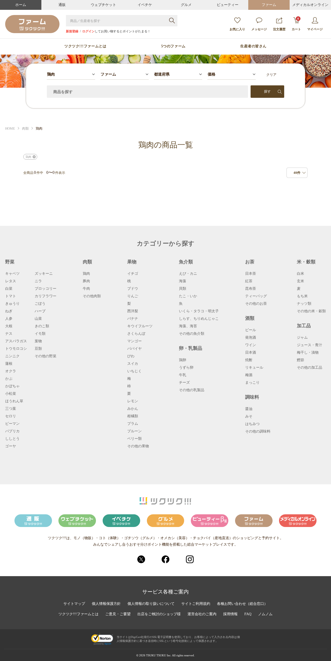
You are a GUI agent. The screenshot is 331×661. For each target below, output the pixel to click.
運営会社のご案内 (201, 614)
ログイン (88, 31)
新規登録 (72, 31)
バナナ (132, 319)
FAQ (247, 614)
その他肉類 (92, 296)
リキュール (254, 367)
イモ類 (40, 334)
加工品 (304, 325)
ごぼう (40, 304)
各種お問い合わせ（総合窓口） (242, 604)
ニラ (38, 281)
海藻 (182, 281)
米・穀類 (306, 261)
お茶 (249, 261)
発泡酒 (250, 337)
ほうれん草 (14, 401)
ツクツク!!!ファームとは (85, 46)
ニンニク (12, 356)
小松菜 (10, 394)
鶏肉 (86, 274)
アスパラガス (16, 341)
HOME (10, 128)
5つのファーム (173, 46)
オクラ (10, 371)
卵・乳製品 (190, 348)
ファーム (269, 5)
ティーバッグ (256, 296)
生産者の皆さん (253, 46)
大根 (8, 326)
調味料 (252, 397)
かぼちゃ (12, 386)
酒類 (249, 318)
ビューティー (227, 5)
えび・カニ (188, 274)
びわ (130, 356)
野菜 (9, 261)
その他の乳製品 (191, 390)
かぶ (8, 379)
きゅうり (12, 304)
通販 (62, 5)
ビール (250, 330)
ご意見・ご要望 (118, 614)
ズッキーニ (44, 274)
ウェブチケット (103, 5)
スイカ (132, 364)
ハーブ (40, 311)
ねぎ (8, 311)
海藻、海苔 (188, 326)
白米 (300, 274)
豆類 (38, 349)
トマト (10, 296)
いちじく (134, 371)
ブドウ (132, 289)
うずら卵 (186, 367)
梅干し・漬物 (308, 352)
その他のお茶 (256, 304)
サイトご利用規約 (195, 604)
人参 (8, 319)
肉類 (25, 128)
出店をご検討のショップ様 (159, 614)
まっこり (252, 382)
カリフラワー (45, 296)
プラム (132, 424)
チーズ (184, 382)
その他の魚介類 (191, 334)
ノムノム (265, 614)
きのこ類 (42, 326)
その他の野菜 (45, 356)
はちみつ (252, 424)
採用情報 (230, 614)
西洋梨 (132, 311)
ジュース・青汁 (309, 345)
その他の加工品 (309, 367)
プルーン (134, 431)
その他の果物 (138, 446)
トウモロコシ (16, 349)
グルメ (186, 5)
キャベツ (12, 274)
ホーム (20, 5)
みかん (132, 409)
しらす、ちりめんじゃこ (199, 319)
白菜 (8, 289)
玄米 (300, 281)
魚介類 (186, 261)
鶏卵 (182, 360)
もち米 (302, 296)
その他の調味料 (257, 431)
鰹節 (300, 360)
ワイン (250, 345)
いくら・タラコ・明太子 (199, 311)
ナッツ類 (304, 304)
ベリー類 (134, 439)
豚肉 (86, 281)
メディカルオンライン (310, 5)
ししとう (12, 439)
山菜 (38, 319)
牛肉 (86, 289)
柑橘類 (132, 416)
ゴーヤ (10, 446)
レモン (132, 401)
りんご (132, 296)
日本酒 (250, 352)
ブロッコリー (45, 289)
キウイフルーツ (140, 326)
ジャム (302, 337)
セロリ (10, 416)
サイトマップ (74, 604)
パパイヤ (134, 349)
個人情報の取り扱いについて (151, 604)
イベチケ (145, 5)
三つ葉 (10, 409)
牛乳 (182, 375)
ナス (8, 334)
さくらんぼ (136, 334)
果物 (132, 261)
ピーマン (12, 424)
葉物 (38, 341)
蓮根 (8, 364)
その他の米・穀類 (311, 311)
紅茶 (248, 281)
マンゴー (134, 341)
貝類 (182, 289)
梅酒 (248, 375)
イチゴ (132, 274)
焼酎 (248, 360)
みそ (248, 416)
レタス (10, 281)
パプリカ (12, 431)
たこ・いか (188, 296)
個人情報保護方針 (106, 604)
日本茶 (250, 274)
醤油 (248, 409)
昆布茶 (250, 289)
